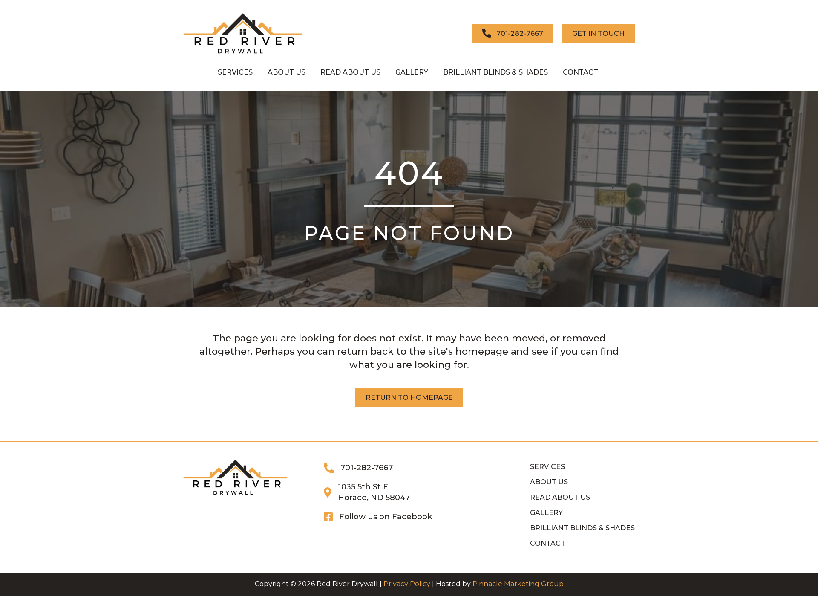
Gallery (546, 513)
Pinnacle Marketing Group (518, 584)
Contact (547, 543)
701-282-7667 (366, 467)
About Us (549, 482)
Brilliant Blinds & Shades (582, 528)
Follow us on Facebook (385, 516)
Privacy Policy (406, 584)
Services (547, 467)
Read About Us (560, 497)
